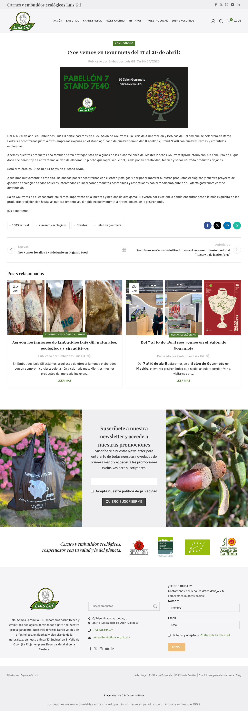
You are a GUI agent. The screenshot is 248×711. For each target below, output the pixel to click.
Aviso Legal (140, 675)
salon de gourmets (109, 225)
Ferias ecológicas (183, 335)
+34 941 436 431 (103, 630)
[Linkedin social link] (238, 5)
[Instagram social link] (226, 5)
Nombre (173, 601)
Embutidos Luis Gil (121, 62)
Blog (238, 675)
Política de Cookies (185, 675)
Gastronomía (124, 43)
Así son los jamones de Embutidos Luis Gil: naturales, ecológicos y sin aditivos (64, 345)
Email (172, 618)
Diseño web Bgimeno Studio (22, 675)
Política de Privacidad (215, 635)
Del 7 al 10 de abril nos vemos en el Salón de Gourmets (183, 345)
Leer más (65, 381)
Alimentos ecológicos (60, 334)
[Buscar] (221, 21)
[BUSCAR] (155, 606)
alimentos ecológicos (52, 225)
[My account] (213, 21)
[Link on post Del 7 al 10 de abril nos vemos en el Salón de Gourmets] (183, 307)
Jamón (80, 334)
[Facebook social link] (215, 5)
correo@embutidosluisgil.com (111, 637)
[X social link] (221, 5)
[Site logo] (21, 21)
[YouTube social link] (232, 5)
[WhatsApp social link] (237, 225)
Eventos (82, 225)
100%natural (20, 225)
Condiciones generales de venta (216, 675)
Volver (124, 250)
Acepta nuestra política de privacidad (126, 491)
